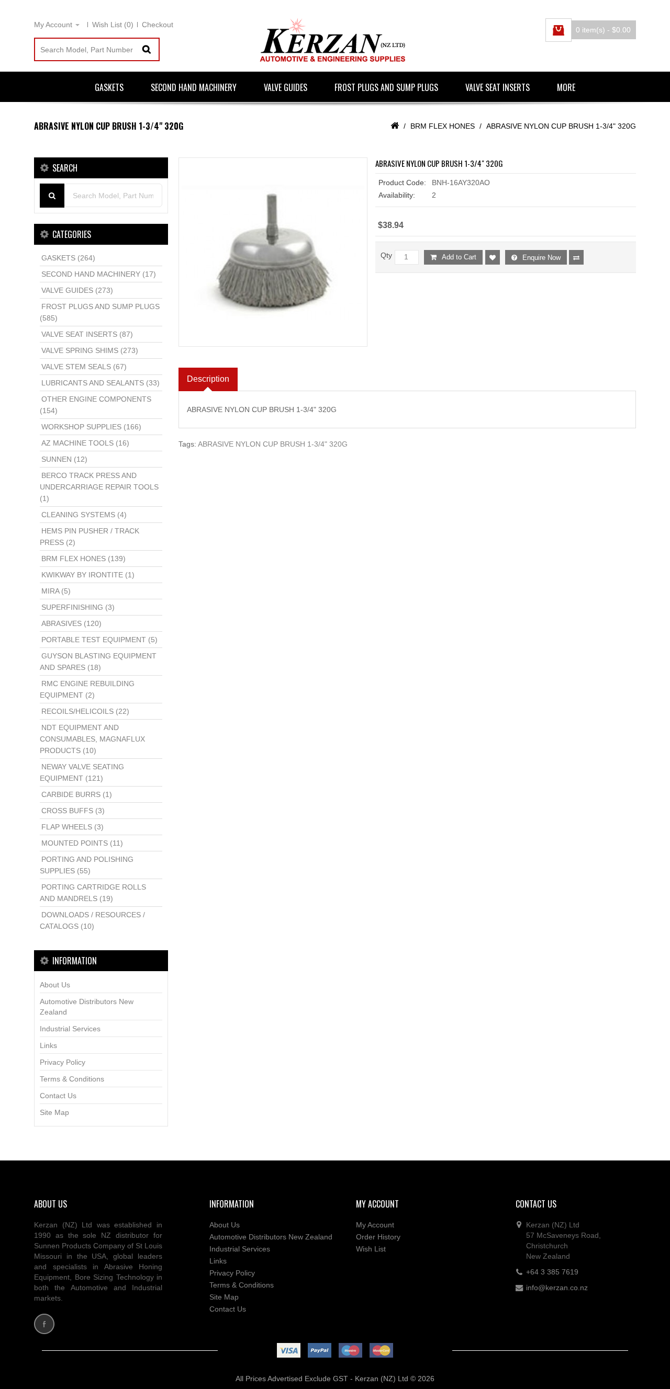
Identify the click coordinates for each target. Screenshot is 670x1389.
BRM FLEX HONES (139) (83, 558)
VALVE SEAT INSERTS (497, 87)
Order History (378, 1237)
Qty (386, 255)
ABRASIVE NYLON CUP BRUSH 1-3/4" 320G (561, 126)
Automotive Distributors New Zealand (86, 1006)
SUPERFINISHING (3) (78, 607)
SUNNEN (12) (64, 459)
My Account (375, 1225)
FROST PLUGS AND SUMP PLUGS (386, 87)
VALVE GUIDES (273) (77, 290)
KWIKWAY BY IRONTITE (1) (88, 575)
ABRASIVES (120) (71, 623)
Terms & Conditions (72, 1079)
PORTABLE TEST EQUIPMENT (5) (99, 639)
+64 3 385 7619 (552, 1272)
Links (48, 1045)
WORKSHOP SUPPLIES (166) (91, 427)
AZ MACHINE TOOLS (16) (85, 443)
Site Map (54, 1112)
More (566, 87)
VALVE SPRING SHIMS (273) (89, 350)
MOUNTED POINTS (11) (82, 843)
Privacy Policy (62, 1062)
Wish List (371, 1249)
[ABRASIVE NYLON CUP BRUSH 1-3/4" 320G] (273, 252)
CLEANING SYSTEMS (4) (84, 514)
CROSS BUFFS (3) (73, 810)
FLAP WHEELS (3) (72, 827)
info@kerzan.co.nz (557, 1287)
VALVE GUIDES (285, 87)
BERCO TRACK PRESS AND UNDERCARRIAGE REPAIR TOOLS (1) (99, 487)
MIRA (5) (56, 591)
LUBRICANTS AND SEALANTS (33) (100, 383)
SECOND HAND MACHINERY (194, 87)
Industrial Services (70, 1028)
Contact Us (58, 1095)
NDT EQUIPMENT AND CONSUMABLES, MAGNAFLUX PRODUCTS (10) (92, 739)
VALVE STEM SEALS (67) (84, 366)
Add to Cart (459, 257)
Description (208, 378)
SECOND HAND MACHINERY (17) (98, 274)
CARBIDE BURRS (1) (76, 794)
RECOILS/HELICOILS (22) (85, 711)
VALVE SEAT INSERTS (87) (87, 334)
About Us (55, 985)
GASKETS (109, 87)
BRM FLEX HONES (442, 126)
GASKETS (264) (68, 258)
